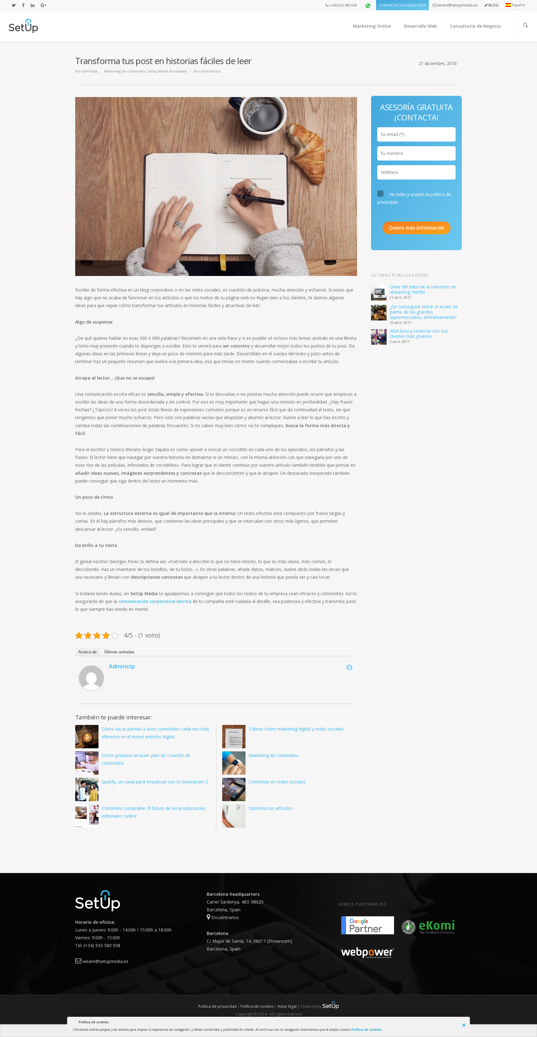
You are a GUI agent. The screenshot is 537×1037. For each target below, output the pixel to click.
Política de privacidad (217, 1006)
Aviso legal (287, 1006)
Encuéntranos (224, 917)
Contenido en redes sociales (277, 782)
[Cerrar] (464, 1024)
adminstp (90, 71)
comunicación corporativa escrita (154, 601)
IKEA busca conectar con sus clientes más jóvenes (419, 333)
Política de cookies (367, 1029)
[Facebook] (349, 667)
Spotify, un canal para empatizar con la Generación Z (155, 782)
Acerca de (87, 652)
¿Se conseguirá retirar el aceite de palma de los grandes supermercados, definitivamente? (424, 312)
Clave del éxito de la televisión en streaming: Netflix (423, 289)
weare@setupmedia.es (104, 961)
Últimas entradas (119, 652)
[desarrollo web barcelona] (97, 914)
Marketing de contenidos (125, 71)
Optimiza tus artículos (270, 808)
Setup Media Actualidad (167, 71)
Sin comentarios (206, 71)
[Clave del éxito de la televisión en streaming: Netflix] (379, 293)
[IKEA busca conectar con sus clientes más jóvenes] (379, 337)
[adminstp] (91, 693)
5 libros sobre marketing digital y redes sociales (296, 729)
